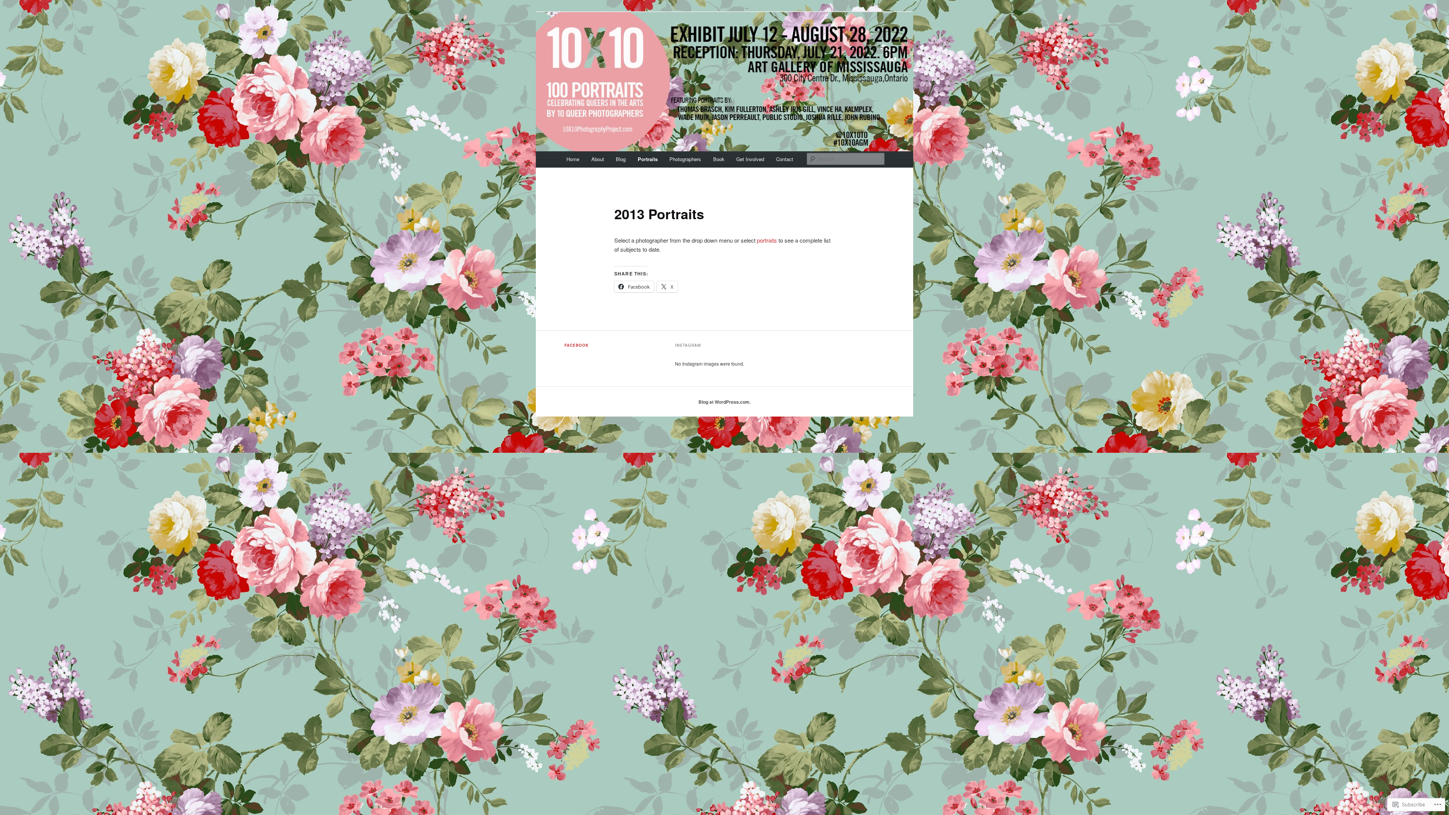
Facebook (577, 345)
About (597, 159)
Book (718, 159)
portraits (767, 240)
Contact (784, 159)
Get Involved (750, 159)
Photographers (685, 159)
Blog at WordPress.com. (724, 401)
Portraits (648, 159)
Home (572, 159)
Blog (621, 159)
